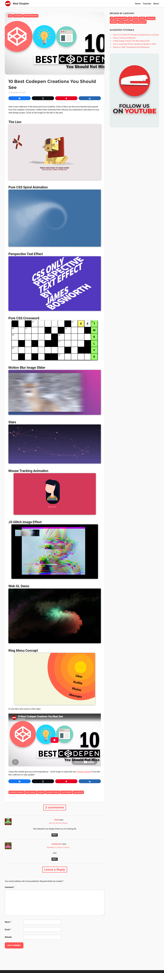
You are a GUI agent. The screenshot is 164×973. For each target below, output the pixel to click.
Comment (10, 887)
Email (8, 929)
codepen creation (52, 792)
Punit (56, 820)
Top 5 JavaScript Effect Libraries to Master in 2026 (134, 44)
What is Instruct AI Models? (124, 38)
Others (121, 22)
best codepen (31, 792)
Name (8, 922)
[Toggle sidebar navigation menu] (8, 3)
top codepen (78, 792)
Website (8, 937)
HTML (142, 18)
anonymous (57, 844)
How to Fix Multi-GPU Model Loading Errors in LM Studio (137, 35)
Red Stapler (21, 3)
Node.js (113, 22)
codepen (41, 792)
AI (111, 18)
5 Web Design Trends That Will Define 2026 (131, 41)
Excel (135, 18)
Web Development (30, 16)
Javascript (18, 16)
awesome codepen (16, 792)
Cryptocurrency (120, 18)
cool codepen (66, 792)
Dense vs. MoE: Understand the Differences (131, 47)
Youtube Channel (84, 771)
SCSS (128, 22)
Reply (54, 835)
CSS (10, 16)
